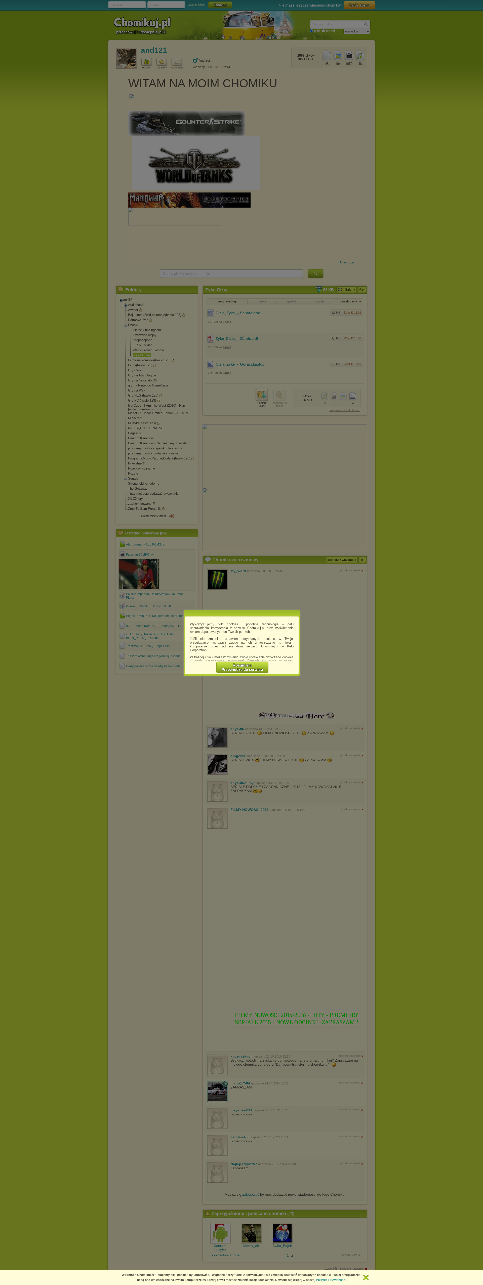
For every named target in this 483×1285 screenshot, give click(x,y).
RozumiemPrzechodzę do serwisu (242, 667)
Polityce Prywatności (331, 1280)
